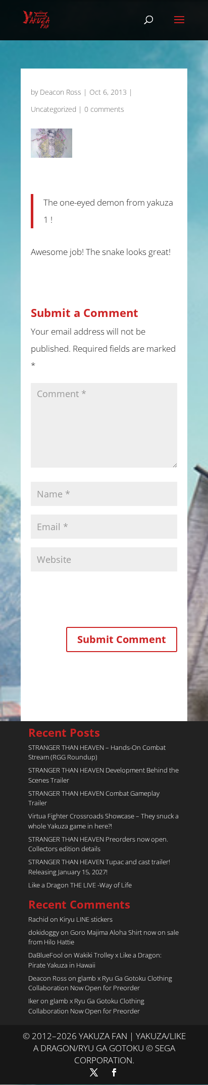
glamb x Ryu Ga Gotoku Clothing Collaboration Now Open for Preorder (100, 983)
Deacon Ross (60, 92)
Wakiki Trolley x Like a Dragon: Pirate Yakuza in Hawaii (95, 960)
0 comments (104, 109)
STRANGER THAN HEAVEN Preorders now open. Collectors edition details (98, 844)
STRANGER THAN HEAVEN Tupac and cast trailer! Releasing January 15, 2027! (99, 866)
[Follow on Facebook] (114, 1072)
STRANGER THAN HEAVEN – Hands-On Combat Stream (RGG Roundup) (97, 752)
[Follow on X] (94, 1072)
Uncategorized (53, 109)
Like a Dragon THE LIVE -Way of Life (80, 884)
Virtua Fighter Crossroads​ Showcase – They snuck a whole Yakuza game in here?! (103, 821)
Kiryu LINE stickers (86, 919)
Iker (33, 1000)
